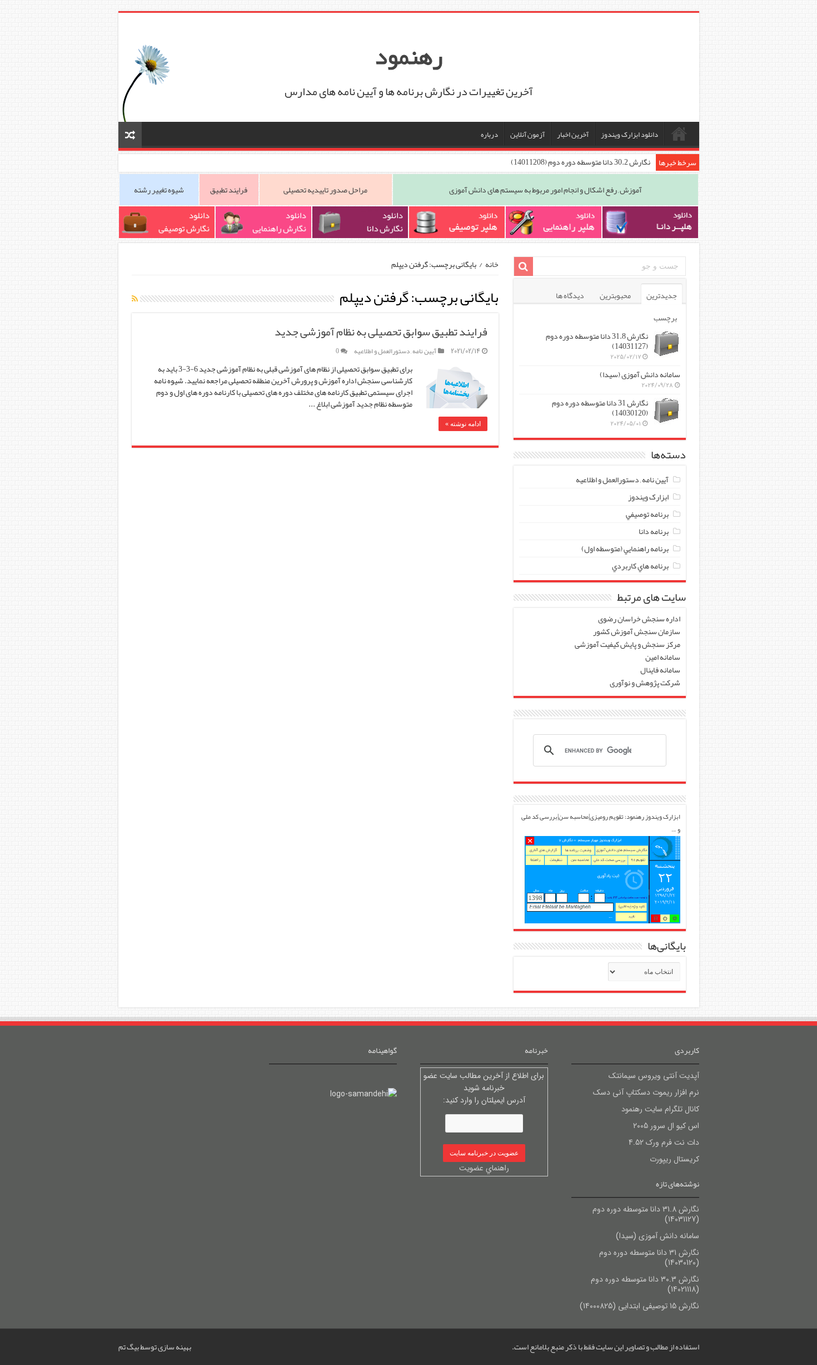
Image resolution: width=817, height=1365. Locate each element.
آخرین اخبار (573, 134)
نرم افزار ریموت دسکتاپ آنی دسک (646, 1092)
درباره (489, 134)
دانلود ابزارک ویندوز (629, 134)
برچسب (665, 317)
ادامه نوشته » (463, 424)
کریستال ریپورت (674, 1159)
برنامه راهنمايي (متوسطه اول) (625, 548)
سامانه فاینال (660, 669)
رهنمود (408, 56)
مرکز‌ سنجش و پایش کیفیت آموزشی (627, 644)
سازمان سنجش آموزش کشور (636, 631)
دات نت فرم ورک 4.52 (664, 1142)
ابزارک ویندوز (648, 497)
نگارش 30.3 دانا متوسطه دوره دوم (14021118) (645, 1284)
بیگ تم (128, 1346)
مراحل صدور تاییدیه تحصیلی (325, 189)
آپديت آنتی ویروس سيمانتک (654, 1076)
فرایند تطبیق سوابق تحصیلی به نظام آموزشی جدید (381, 331)
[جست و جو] (523, 266)
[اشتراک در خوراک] (135, 298)
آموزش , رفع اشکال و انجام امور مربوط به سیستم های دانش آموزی (545, 189)
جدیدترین (661, 295)
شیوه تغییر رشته (159, 189)
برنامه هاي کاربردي (640, 565)
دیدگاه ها (570, 295)
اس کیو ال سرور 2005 (666, 1126)
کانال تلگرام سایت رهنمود (660, 1109)
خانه (679, 133)
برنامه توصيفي (647, 514)
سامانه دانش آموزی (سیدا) (640, 374)
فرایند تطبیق (228, 189)
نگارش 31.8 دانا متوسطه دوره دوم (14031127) (597, 341)
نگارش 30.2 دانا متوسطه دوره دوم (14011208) (580, 162)
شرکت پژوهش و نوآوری (644, 682)
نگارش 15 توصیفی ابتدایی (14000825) (639, 1306)
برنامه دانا (654, 531)
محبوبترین (615, 295)
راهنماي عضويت (484, 1168)
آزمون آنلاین (527, 134)
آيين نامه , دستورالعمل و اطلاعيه (395, 351)
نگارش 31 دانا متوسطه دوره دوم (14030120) (600, 408)
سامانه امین (662, 657)
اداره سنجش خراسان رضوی (639, 618)
